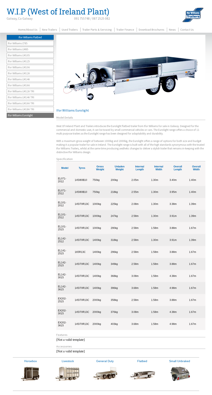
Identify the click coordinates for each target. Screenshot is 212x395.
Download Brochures (151, 29)
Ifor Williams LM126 (19, 73)
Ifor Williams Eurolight (20, 115)
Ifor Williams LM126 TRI (21, 91)
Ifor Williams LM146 (19, 79)
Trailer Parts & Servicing (97, 29)
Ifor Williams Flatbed (30, 37)
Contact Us (187, 29)
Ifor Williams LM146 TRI (21, 97)
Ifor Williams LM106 (19, 67)
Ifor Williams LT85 (18, 43)
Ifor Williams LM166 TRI (21, 103)
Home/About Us (27, 29)
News (172, 29)
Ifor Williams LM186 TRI (21, 109)
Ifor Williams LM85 (18, 49)
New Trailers (49, 29)
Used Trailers (70, 29)
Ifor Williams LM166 (19, 85)
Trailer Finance (125, 29)
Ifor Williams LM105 (19, 55)
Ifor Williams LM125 (19, 61)
